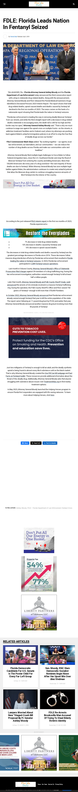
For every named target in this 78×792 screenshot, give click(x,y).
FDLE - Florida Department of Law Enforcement (44, 508)
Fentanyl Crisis (67, 508)
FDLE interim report (39, 221)
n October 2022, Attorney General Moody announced (28, 295)
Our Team (44, 784)
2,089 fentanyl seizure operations (44, 264)
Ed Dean (16, 681)
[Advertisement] (39, 87)
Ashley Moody (21, 508)
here (52, 395)
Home (39, 784)
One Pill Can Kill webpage (55, 373)
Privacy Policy (59, 784)
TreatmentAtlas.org (51, 382)
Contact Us (51, 784)
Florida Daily (13, 36)
